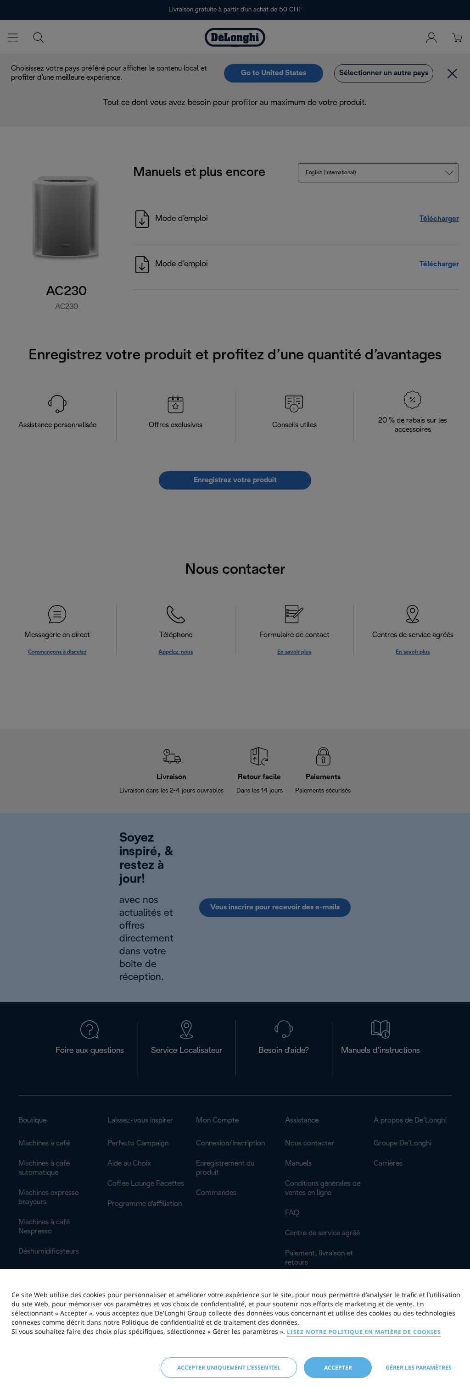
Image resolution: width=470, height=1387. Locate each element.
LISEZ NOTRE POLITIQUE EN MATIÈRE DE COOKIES (364, 1332)
